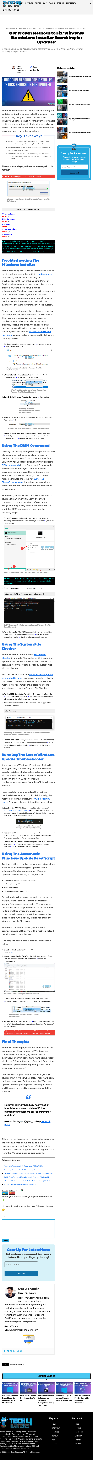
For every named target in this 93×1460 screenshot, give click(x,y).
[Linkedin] (14, 1351)
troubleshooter (45, 274)
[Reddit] (8, 1351)
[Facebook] (4, 1351)
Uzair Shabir (19, 68)
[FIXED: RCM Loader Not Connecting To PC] (28, 1388)
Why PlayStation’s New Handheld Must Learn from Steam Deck (79, 91)
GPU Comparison (11, 10)
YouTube (78, 1444)
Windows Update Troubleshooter (16, 810)
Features (55, 1432)
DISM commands (11, 465)
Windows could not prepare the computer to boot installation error (29, 1173)
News (5, 3)
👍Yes (5, 1193)
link (12, 952)
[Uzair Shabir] (14, 67)
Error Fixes (17, 28)
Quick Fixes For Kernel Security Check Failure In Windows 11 (26, 1177)
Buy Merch (71, 3)
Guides (38, 3)
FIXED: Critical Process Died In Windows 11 (20, 1184)
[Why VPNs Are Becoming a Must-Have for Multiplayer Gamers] (62, 119)
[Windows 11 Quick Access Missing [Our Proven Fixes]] (64, 1388)
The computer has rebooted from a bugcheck (21, 1170)
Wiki (45, 3)
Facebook (79, 1432)
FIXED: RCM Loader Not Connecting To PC (28, 1397)
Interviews (56, 1428)
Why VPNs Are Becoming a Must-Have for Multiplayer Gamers (79, 119)
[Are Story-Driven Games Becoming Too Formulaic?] (62, 77)
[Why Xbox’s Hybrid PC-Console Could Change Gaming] (62, 105)
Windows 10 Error (17, 1364)
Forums (60, 3)
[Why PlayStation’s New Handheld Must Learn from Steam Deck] (62, 91)
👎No (12, 1193)
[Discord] (21, 1351)
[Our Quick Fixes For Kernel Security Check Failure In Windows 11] (10, 1388)
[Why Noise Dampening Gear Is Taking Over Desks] (62, 133)
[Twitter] (11, 1351)
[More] (83, 57)
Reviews (29, 3)
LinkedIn (78, 1436)
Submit (6, 1241)
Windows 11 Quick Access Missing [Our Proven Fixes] (64, 1397)
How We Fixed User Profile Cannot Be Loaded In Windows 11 (82, 1399)
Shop (77, 1424)
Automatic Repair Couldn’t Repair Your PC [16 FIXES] (23, 1166)
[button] (90, 3)
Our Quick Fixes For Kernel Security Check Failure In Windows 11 (10, 1399)
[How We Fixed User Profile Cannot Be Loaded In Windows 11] (83, 1388)
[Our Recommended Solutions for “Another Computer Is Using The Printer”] (46, 1388)
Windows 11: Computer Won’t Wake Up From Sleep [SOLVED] (27, 1181)
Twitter (78, 1440)
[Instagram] (18, 1351)
